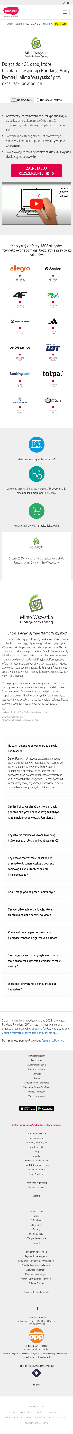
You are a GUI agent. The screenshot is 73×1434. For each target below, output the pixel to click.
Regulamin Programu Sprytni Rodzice (36, 1260)
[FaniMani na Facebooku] (36, 1308)
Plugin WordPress (36, 1173)
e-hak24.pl (62, 1417)
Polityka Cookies (36, 1283)
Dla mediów (36, 1224)
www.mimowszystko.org (12, 717)
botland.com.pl (57, 1412)
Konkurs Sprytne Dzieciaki (36, 1292)
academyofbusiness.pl (36, 1422)
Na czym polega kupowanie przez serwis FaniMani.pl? (32, 748)
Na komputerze (25, 99)
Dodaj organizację (36, 1137)
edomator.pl (11, 1417)
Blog (36, 1151)
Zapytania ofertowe (36, 1238)
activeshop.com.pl (44, 1417)
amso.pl (13, 1412)
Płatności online (36, 1160)
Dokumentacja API (36, 1187)
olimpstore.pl (27, 1412)
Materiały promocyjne (36, 1142)
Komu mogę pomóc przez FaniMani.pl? (31, 892)
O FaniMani (36, 1220)
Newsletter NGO (36, 1146)
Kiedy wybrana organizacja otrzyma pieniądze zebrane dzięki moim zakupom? (33, 935)
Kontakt (36, 1242)
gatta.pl (41, 1412)
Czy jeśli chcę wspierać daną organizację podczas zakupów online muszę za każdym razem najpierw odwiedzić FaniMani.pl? (33, 812)
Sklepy (36, 1078)
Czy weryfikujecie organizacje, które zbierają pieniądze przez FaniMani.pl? (30, 912)
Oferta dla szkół (36, 1233)
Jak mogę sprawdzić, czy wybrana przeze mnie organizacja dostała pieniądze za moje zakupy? (34, 960)
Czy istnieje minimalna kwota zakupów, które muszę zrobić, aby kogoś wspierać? (33, 837)
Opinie (36, 1215)
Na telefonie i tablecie (51, 99)
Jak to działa (36, 1060)
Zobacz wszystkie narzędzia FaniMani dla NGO (30, 1032)
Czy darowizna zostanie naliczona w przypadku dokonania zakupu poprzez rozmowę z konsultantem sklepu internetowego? (31, 866)
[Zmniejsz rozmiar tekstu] (68, 2)
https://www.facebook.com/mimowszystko (20, 720)
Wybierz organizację (36, 1064)
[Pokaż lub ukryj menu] (65, 12)
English (36, 1384)
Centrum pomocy (36, 1069)
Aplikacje (36, 1073)
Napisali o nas (36, 1211)
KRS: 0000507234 (36, 1324)
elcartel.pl (26, 1417)
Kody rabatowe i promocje (36, 1082)
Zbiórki (36, 1155)
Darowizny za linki (36, 1164)
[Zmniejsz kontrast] (64, 2)
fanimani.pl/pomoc (53, 1040)
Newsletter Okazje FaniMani (36, 1087)
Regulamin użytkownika (36, 1251)
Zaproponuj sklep (36, 1096)
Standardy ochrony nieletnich (36, 1265)
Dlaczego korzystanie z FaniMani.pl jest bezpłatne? (32, 986)
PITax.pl (40, 1357)
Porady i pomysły (36, 1091)
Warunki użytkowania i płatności (36, 1278)
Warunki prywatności (36, 1269)
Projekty (36, 1229)
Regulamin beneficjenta (36, 1256)
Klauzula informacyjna (36, 1274)
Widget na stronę (36, 1169)
